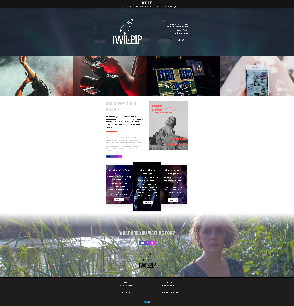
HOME (120, 7)
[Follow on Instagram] (148, 302)
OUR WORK (154, 7)
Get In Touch (147, 243)
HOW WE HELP (142, 7)
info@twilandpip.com (168, 285)
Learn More (181, 40)
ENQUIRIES (167, 7)
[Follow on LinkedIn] (145, 302)
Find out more (114, 156)
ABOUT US (129, 7)
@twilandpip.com (174, 289)
